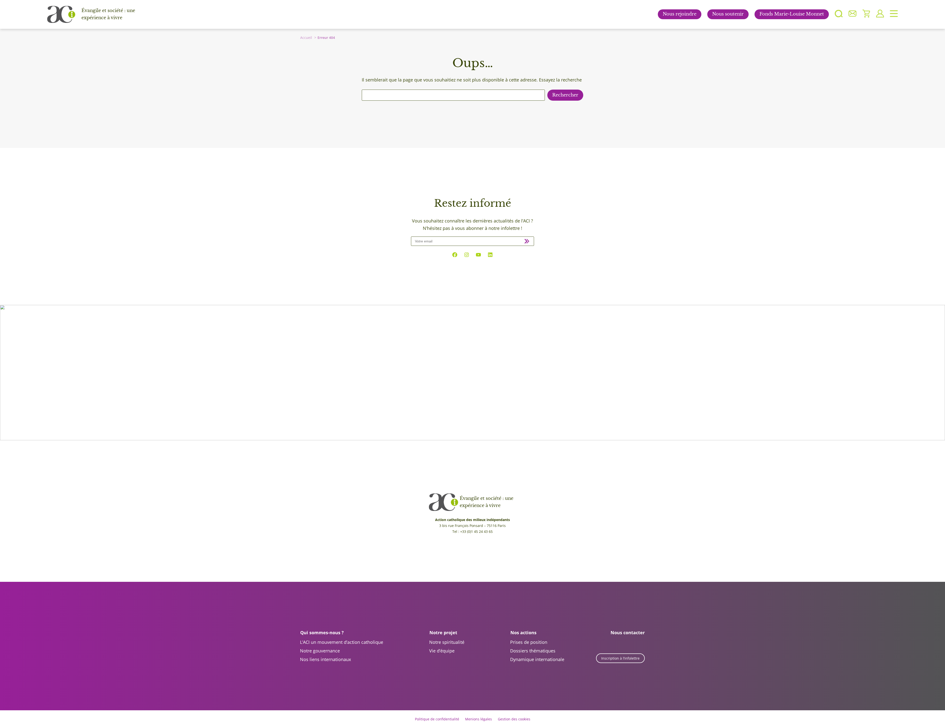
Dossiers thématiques (532, 651)
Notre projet (443, 632)
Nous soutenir (728, 14)
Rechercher (565, 95)
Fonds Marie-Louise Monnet (791, 14)
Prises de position (528, 642)
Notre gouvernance (320, 651)
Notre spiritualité (446, 642)
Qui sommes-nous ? (322, 632)
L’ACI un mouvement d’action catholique (341, 642)
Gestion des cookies (514, 719)
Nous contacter (628, 632)
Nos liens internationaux (325, 659)
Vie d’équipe (442, 651)
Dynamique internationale (537, 659)
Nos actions (523, 632)
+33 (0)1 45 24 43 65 (476, 531)
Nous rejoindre (679, 14)
